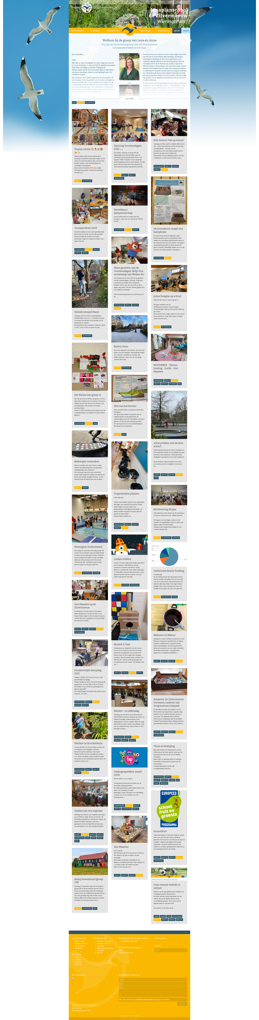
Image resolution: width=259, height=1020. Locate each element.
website (163, 916)
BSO (121, 950)
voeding (174, 597)
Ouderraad (100, 946)
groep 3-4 (125, 175)
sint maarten (172, 383)
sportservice (164, 783)
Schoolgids (100, 950)
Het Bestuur (79, 948)
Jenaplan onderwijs (81, 943)
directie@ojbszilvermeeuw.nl (81, 1010)
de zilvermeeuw (89, 102)
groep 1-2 (168, 166)
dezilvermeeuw (126, 368)
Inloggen (123, 1018)
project (94, 837)
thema (95, 423)
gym (178, 780)
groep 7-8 (78, 964)
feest (179, 383)
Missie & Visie (79, 941)
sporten (156, 783)
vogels (88, 837)
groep (74, 102)
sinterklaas (96, 573)
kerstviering (176, 537)
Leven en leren (80, 946)
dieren (77, 841)
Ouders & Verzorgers (104, 943)
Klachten (100, 953)
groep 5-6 (157, 169)
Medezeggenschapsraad (105, 948)
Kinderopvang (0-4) (126, 953)
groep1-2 (132, 175)
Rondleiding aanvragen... (130, 941)
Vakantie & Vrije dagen (104, 941)
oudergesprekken (119, 805)
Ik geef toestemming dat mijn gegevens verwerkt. (145, 999)
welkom (156, 916)
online (169, 916)
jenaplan (100, 837)
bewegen (85, 487)
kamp (95, 908)
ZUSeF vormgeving (134, 1018)
